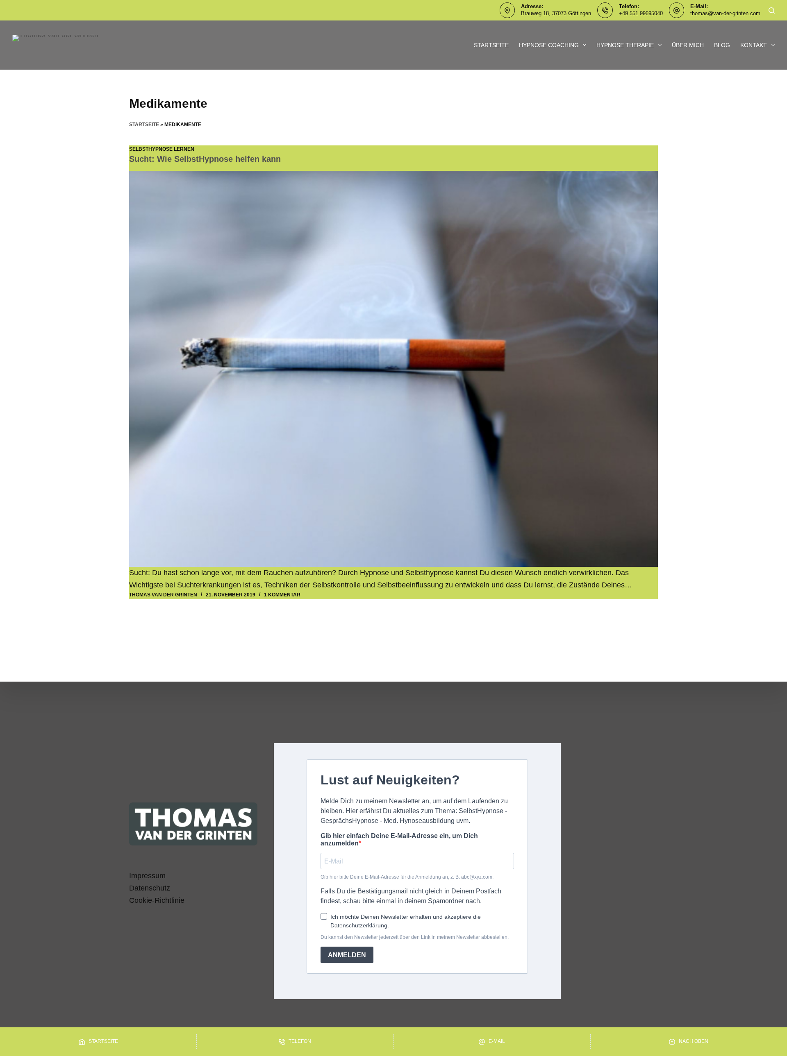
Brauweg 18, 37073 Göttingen (556, 13)
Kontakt (753, 45)
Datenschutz (149, 888)
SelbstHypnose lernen (161, 149)
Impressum (147, 876)
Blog (722, 45)
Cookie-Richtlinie (156, 900)
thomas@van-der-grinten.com (725, 13)
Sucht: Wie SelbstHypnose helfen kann (205, 158)
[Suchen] (772, 10)
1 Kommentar (282, 595)
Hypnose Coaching (549, 45)
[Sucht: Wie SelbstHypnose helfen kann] (393, 369)
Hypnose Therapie (625, 45)
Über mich (688, 45)
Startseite (491, 45)
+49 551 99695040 (641, 13)
